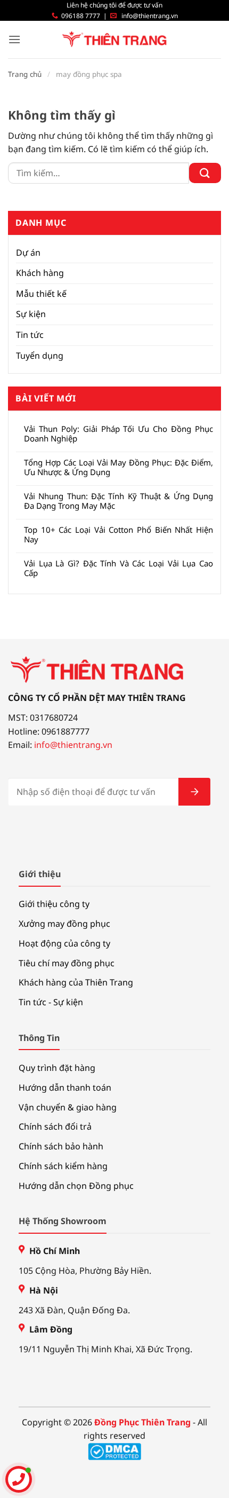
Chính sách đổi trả (55, 1126)
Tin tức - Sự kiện (51, 1002)
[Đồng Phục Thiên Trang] (115, 40)
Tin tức (30, 335)
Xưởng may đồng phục (64, 923)
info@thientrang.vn (149, 15)
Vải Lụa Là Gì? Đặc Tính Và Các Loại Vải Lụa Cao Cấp (118, 568)
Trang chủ (25, 74)
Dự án (28, 252)
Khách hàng (40, 273)
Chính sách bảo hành (61, 1146)
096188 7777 (80, 15)
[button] (14, 39)
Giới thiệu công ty (54, 904)
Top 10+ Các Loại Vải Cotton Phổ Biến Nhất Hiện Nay (118, 534)
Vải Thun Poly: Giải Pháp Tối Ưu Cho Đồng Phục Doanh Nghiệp (118, 433)
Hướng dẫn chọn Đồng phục (76, 1186)
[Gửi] (205, 173)
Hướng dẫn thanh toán (65, 1087)
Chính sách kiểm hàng (63, 1166)
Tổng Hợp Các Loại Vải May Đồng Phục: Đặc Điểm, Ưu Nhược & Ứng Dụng (118, 467)
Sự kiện (31, 314)
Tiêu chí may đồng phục (66, 963)
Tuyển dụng (39, 355)
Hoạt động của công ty (64, 943)
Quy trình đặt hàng (57, 1068)
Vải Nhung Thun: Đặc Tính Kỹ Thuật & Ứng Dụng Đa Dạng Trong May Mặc (118, 500)
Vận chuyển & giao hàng (68, 1107)
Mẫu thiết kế (41, 293)
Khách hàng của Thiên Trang (76, 982)
